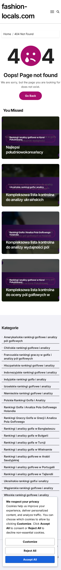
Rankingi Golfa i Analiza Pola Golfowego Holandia (29, 233)
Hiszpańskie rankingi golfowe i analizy (29, 365)
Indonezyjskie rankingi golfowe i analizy (30, 372)
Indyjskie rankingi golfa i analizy (25, 379)
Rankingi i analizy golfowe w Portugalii (29, 467)
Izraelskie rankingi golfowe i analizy (27, 386)
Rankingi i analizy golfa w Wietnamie (28, 449)
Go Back (30, 95)
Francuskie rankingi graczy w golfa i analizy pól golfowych (28, 356)
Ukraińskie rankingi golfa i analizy (26, 187)
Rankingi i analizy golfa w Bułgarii (26, 435)
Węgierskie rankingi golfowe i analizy (28, 488)
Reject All (30, 550)
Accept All (30, 559)
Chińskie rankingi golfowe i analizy (27, 348)
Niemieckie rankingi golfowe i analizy (28, 393)
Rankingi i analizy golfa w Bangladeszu (29, 428)
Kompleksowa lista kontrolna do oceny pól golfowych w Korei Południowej (30, 295)
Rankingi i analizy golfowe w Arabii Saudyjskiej (27, 458)
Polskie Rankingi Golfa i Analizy (24, 400)
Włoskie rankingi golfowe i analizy (26, 495)
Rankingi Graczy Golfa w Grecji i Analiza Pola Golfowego (30, 419)
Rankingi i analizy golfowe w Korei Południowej (27, 138)
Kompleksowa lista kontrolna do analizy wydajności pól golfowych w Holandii (30, 247)
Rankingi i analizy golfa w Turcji (25, 442)
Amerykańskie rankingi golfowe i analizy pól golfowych (30, 339)
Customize (30, 541)
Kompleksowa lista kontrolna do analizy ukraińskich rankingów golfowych (30, 199)
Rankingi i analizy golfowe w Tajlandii (28, 474)
